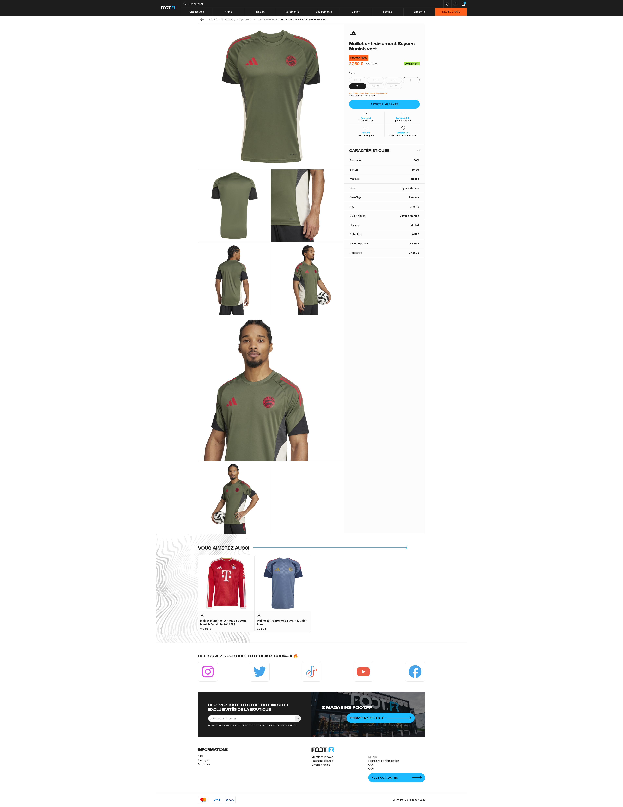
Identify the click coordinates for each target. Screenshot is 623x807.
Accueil (211, 19)
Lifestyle (419, 11)
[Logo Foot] (168, 8)
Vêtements (292, 11)
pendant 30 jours (366, 135)
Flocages (204, 760)
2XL (373, 86)
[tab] (384, 150)
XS (355, 80)
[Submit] (185, 3)
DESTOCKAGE (451, 11)
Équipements (324, 11)
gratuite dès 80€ (403, 120)
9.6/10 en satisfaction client (403, 135)
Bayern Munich (246, 19)
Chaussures (196, 11)
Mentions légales (322, 757)
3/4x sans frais (365, 120)
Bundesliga (231, 19)
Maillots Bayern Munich (267, 19)
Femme (387, 11)
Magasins (204, 764)
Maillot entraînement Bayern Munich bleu (282, 622)
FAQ (200, 756)
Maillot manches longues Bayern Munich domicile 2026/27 (223, 622)
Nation (260, 11)
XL (357, 86)
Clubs (228, 11)
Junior (356, 11)
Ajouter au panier (384, 104)
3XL (391, 86)
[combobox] (312, 4)
